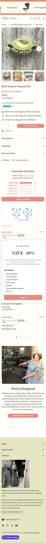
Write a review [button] (23, 199)
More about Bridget (23, 416)
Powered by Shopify (31, 533)
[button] (7, 91)
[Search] (31, 18)
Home (4, 25)
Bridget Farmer (15, 533)
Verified (21, 220)
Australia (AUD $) (12, 519)
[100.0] (16, 212)
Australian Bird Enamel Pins (21, 25)
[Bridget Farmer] (23, 7)
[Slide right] (39, 49)
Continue (23, 297)
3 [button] (23, 337)
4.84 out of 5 (29, 175)
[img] (7, 232)
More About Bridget (12, 512)
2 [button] (20, 337)
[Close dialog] (41, 242)
